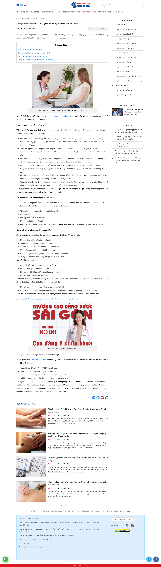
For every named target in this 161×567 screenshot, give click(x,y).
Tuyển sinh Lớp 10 (124, 39)
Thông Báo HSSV (48, 12)
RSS (130, 519)
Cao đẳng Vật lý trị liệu (126, 67)
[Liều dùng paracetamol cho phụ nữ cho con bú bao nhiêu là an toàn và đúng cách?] (31, 467)
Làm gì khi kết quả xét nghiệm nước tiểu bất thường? (36, 60)
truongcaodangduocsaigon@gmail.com (35, 547)
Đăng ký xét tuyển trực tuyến (68, 12)
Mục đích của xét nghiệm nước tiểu (30, 49)
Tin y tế (43, 18)
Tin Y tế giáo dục (89, 12)
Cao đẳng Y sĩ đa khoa (126, 48)
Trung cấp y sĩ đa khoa (126, 53)
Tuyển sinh (35, 12)
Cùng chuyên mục (25, 404)
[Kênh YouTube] (102, 397)
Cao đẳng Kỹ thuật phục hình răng (130, 81)
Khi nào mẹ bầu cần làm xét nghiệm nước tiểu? (34, 53)
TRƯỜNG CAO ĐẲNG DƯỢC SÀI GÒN (33, 518)
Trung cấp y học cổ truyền (127, 57)
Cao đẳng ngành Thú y (126, 34)
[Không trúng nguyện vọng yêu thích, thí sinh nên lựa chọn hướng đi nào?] (117, 112)
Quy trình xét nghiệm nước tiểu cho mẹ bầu (33, 56)
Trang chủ (21, 18)
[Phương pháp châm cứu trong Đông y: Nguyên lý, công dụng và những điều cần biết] (31, 491)
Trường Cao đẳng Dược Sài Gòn (57, 116)
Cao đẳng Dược (123, 71)
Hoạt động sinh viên (125, 95)
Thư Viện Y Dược (104, 12)
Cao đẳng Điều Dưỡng (126, 62)
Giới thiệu (24, 12)
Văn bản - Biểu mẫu (125, 90)
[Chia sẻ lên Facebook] (93, 397)
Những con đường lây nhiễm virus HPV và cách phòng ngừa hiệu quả (52, 299)
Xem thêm (62, 505)
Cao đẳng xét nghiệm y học (127, 29)
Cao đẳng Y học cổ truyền (127, 43)
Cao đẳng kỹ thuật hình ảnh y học (130, 76)
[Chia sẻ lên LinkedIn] (106, 397)
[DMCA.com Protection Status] (122, 531)
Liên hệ (115, 519)
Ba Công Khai (118, 12)
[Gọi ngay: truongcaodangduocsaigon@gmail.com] (6, 560)
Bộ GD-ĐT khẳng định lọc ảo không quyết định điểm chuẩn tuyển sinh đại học (127, 160)
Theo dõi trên (93, 29)
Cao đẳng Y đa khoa (39, 360)
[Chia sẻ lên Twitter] (98, 397)
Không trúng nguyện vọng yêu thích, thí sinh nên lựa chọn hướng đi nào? (133, 112)
